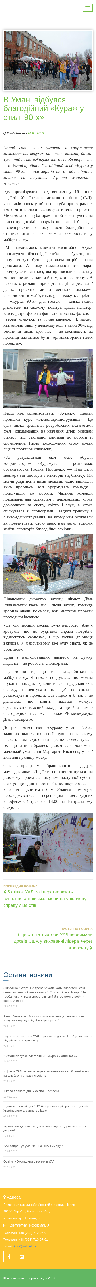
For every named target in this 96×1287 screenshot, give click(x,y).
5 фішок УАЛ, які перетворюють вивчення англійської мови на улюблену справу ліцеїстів (44, 898)
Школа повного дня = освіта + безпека (31, 1091)
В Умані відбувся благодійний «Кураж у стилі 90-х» (40, 1056)
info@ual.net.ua (25, 1246)
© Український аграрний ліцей (29, 1278)
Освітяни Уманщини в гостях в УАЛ (28, 1161)
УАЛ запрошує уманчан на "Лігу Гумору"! (33, 1146)
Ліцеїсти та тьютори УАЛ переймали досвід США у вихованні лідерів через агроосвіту (53, 941)
